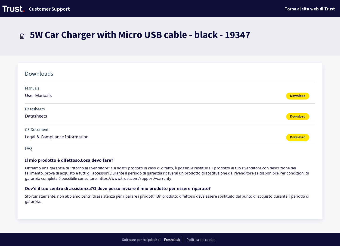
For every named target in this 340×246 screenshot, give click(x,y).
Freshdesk (172, 239)
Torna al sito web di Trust (310, 9)
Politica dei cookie (200, 239)
